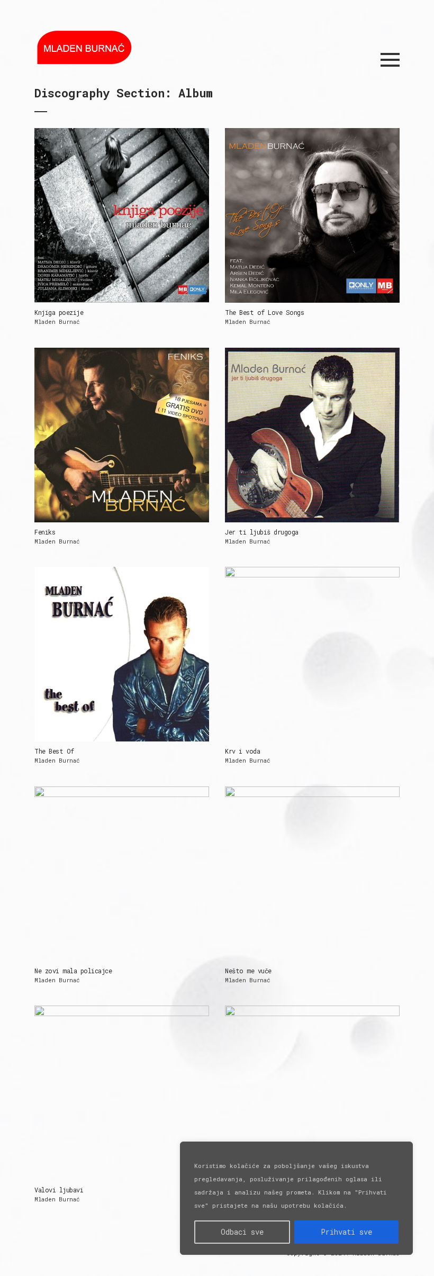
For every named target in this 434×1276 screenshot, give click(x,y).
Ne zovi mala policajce (73, 970)
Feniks (44, 532)
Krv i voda (242, 751)
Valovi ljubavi (58, 1189)
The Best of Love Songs (264, 312)
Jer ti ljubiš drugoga (262, 532)
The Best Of (54, 751)
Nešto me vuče (248, 970)
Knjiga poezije (58, 312)
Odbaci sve (242, 1232)
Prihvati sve (346, 1232)
